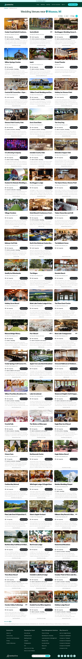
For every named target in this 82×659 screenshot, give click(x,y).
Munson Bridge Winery (12, 333)
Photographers (27, 643)
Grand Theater (60, 62)
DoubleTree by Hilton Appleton (40, 605)
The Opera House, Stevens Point (66, 183)
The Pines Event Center (63, 303)
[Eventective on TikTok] (68, 656)
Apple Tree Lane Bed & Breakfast (41, 364)
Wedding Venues (28, 635)
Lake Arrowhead (35, 394)
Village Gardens (10, 213)
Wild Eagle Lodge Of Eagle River (41, 484)
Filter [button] (61, 16)
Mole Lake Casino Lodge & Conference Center (46, 303)
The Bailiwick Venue (61, 243)
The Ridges (34, 273)
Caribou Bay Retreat (12, 484)
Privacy (8, 640)
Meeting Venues (27, 638)
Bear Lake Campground (63, 333)
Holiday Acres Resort (12, 303)
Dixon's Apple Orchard (37, 514)
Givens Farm (9, 454)
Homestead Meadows (62, 545)
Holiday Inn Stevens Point (63, 92)
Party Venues (27, 633)
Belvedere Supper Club (63, 153)
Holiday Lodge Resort (62, 605)
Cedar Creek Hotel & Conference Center (19, 32)
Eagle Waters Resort (62, 454)
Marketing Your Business (47, 635)
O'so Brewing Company (13, 153)
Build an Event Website (29, 650)
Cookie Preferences (10, 643)
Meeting (48, 4)
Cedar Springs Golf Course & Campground (19, 364)
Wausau (6, 8)
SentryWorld (34, 32)
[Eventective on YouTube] (71, 656)
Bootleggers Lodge (36, 183)
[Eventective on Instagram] (62, 656)
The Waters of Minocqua (38, 424)
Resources (44, 645)
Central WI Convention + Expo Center (17, 92)
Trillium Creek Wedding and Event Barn (43, 92)
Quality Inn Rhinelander (13, 273)
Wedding (43, 4)
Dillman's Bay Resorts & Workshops (67, 514)
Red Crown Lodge (36, 545)
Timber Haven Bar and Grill (64, 213)
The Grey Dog (59, 122)
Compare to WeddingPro (65, 635)
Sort (67, 16)
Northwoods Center (37, 454)
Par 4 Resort (34, 333)
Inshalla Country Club (37, 153)
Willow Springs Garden (13, 62)
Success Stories (45, 643)
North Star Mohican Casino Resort (41, 243)
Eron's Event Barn (35, 122)
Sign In (63, 4)
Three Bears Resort (11, 575)
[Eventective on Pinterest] (65, 656)
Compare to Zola (63, 648)
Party (38, 4)
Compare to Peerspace (65, 643)
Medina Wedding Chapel (63, 484)
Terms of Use (9, 635)
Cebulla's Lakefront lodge (39, 575)
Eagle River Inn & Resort (63, 424)
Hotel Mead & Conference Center (41, 213)
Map (73, 16)
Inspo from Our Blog (29, 648)
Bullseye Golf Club (11, 243)
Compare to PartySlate (65, 645)
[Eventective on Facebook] (59, 656)
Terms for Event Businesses (12, 638)
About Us (8, 633)
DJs (25, 645)
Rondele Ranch (60, 273)
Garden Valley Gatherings (14, 605)
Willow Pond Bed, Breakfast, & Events (17, 394)
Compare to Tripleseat (65, 638)
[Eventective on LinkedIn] (74, 656)
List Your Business (56, 4)
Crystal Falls (9, 424)
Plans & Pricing (45, 633)
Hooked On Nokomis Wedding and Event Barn (20, 183)
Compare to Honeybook (65, 640)
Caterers (26, 640)
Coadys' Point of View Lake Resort (66, 575)
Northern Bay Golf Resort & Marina (16, 545)
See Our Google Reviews (65, 633)
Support (44, 648)
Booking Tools (45, 640)
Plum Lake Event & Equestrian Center (17, 514)
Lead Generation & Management (49, 638)
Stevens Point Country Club (14, 122)
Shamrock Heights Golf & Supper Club (68, 394)
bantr (32, 62)
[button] (76, 16)
